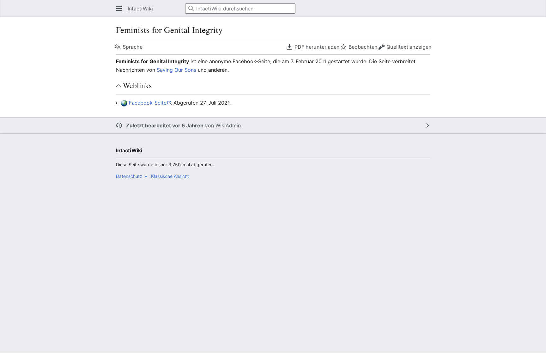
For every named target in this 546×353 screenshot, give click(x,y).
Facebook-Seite (148, 103)
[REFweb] (124, 103)
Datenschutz (129, 176)
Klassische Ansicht (170, 176)
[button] (117, 8)
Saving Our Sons (176, 70)
